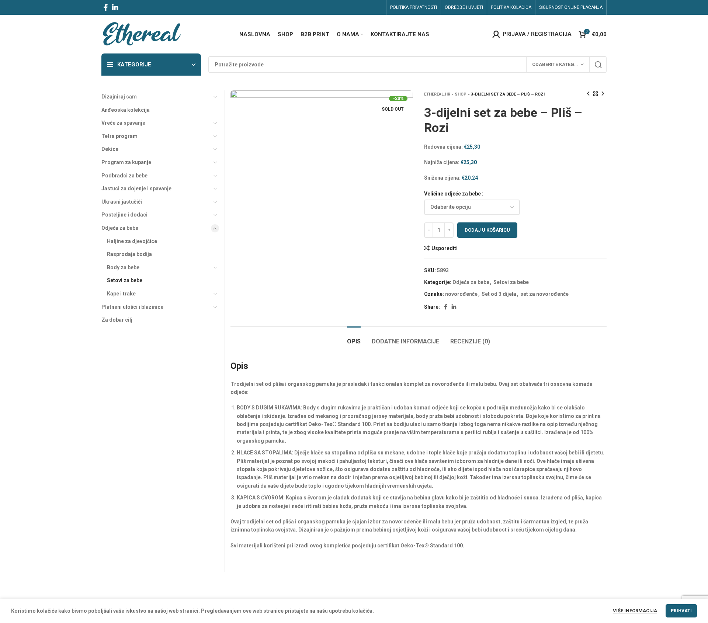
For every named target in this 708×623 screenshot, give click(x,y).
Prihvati (681, 610)
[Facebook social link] (105, 7)
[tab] (354, 337)
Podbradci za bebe (124, 176)
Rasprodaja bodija (129, 254)
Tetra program (119, 136)
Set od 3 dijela (499, 294)
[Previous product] (588, 94)
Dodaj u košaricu (487, 230)
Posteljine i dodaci (124, 215)
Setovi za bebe (511, 282)
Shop (460, 94)
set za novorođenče (544, 294)
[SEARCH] (598, 64)
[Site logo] (141, 34)
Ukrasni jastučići (121, 202)
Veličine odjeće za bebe (452, 194)
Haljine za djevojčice (132, 241)
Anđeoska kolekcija (125, 110)
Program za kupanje (126, 162)
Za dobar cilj (116, 320)
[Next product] (603, 94)
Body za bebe (123, 267)
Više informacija (635, 610)
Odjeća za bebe (470, 282)
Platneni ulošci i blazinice (132, 307)
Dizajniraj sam (119, 97)
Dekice (109, 149)
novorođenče (461, 294)
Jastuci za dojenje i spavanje (136, 188)
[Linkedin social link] (115, 7)
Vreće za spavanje (123, 123)
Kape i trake (121, 294)
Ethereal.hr (437, 94)
